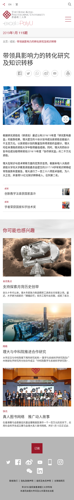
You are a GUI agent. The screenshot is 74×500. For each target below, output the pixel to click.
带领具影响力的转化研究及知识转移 (36, 41)
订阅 (37, 448)
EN (9, 4)
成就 (12, 41)
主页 (5, 41)
